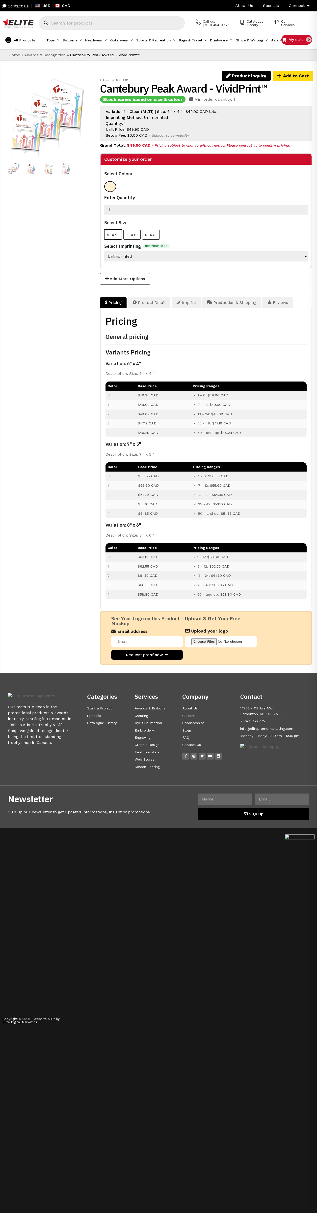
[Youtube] (210, 756)
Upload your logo (209, 631)
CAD (66, 5)
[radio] (110, 186)
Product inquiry (248, 75)
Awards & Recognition (45, 55)
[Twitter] (202, 756)
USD (46, 5)
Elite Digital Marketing (19, 1022)
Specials (271, 5)
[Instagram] (193, 756)
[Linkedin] (218, 756)
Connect (297, 5)
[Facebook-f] (185, 756)
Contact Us (17, 6)
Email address (132, 631)
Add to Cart (296, 75)
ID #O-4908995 (114, 79)
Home (14, 55)
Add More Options (127, 278)
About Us (244, 5)
